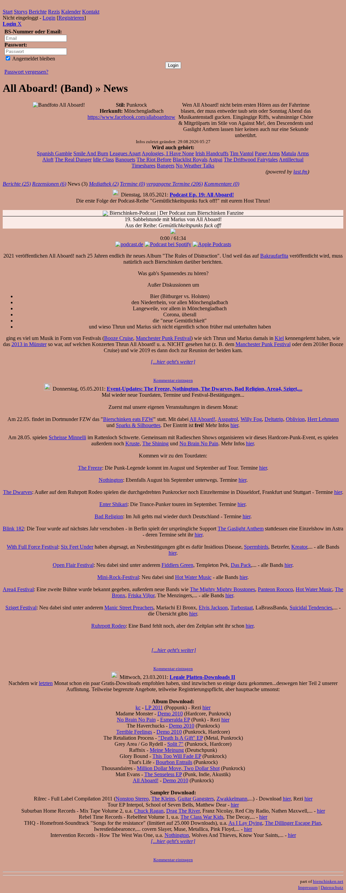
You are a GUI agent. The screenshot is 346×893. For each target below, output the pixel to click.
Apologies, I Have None (168, 153)
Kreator (299, 547)
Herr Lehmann (323, 419)
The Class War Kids (201, 817)
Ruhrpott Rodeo (108, 626)
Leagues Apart (125, 153)
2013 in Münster (29, 344)
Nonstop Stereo (132, 799)
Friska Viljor (141, 595)
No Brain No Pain (198, 443)
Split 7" (175, 744)
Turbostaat (241, 607)
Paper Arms (267, 153)
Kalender (71, 12)
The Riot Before (154, 159)
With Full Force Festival (32, 547)
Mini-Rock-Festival (118, 577)
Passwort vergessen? (26, 72)
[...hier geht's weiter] (173, 362)
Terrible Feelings (134, 732)
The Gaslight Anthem (241, 528)
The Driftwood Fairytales (251, 159)
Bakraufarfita (274, 256)
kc (138, 707)
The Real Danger (73, 159)
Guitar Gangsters (196, 799)
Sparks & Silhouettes (138, 425)
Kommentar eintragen (173, 380)
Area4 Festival (18, 589)
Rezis (54, 12)
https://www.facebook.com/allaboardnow (131, 117)
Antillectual (291, 159)
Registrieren (71, 18)
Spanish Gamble (54, 153)
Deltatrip (274, 419)
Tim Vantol (241, 153)
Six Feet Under (77, 547)
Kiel (279, 338)
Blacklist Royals (190, 159)
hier (234, 425)
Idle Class (103, 159)
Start (8, 12)
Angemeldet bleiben (33, 58)
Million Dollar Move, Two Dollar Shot (178, 768)
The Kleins (163, 799)
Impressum (308, 887)
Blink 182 (13, 528)
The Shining (155, 443)
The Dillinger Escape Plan (293, 823)
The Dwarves (17, 492)
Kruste (132, 443)
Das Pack (241, 565)
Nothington (111, 480)
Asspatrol (228, 419)
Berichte (38, 12)
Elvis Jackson (213, 607)
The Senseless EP (163, 774)
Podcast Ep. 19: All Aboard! (202, 195)
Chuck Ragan (149, 811)
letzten (46, 683)
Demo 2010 (170, 713)
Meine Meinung (167, 750)
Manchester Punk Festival (163, 338)
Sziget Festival (20, 607)
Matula (288, 153)
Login (49, 18)
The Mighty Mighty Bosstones (222, 589)
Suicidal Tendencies (311, 607)
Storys (20, 12)
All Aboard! (202, 419)
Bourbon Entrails (174, 762)
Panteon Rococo (275, 589)
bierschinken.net (328, 881)
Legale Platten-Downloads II (202, 677)
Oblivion (295, 419)
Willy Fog (251, 419)
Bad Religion (109, 516)
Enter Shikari (113, 504)
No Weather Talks (195, 165)
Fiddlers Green (177, 565)
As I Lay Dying (245, 823)
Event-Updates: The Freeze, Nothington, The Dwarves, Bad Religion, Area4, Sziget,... (204, 389)
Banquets (125, 159)
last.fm (300, 172)
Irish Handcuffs (211, 153)
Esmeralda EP (175, 720)
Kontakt (90, 12)
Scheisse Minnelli (67, 437)
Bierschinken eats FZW (128, 419)
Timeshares (143, 165)
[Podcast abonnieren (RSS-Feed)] (105, 213)
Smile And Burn (90, 153)
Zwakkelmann (232, 799)
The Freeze (90, 468)
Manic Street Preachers (128, 607)
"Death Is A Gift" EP (180, 738)
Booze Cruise (118, 338)
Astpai (215, 159)
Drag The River (183, 811)
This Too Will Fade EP (176, 756)
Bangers (165, 165)
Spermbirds (256, 547)
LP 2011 (154, 707)
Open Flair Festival (73, 565)
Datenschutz (332, 887)
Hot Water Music (193, 577)
